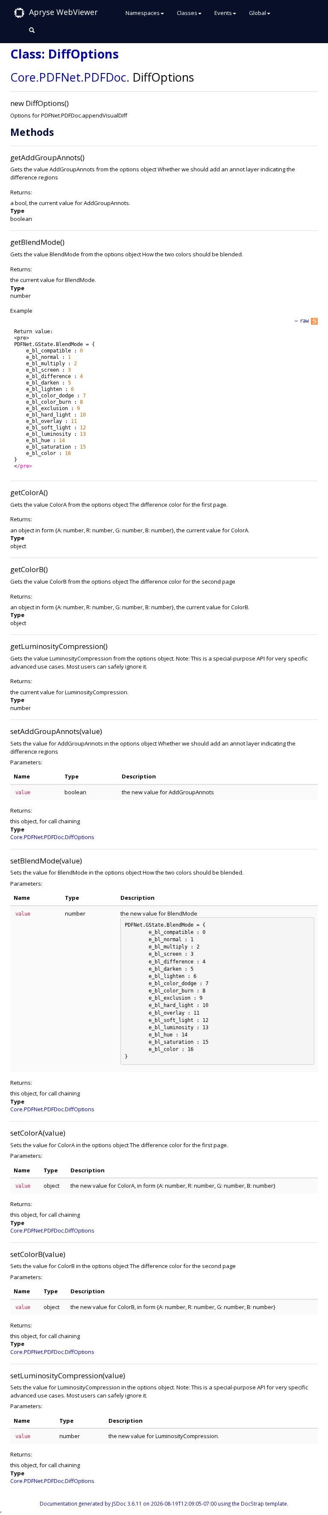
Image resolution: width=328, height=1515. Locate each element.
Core (23, 77)
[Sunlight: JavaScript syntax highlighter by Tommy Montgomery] (314, 321)
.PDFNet (58, 77)
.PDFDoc (103, 77)
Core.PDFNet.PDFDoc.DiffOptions (52, 837)
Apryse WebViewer (63, 12)
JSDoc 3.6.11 (127, 1503)
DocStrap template (264, 1503)
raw (304, 321)
